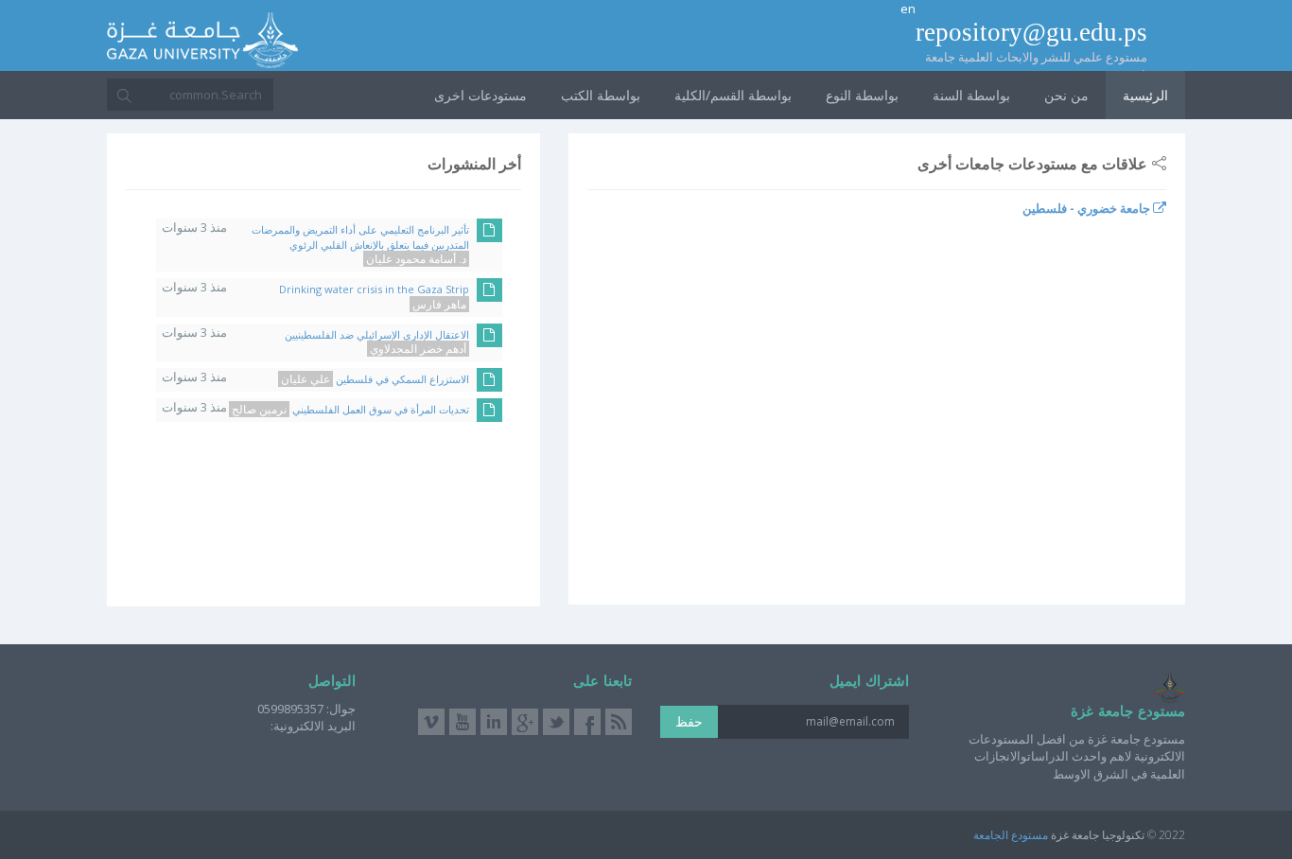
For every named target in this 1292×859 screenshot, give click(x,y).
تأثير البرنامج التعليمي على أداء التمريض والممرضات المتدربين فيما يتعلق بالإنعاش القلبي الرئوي (360, 244)
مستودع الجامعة (1010, 835)
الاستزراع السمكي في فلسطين (375, 379)
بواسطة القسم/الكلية (733, 95)
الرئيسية (1145, 95)
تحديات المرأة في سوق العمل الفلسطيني (350, 409)
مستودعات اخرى (480, 95)
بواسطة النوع (862, 95)
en (908, 8)
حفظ (689, 721)
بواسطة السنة (971, 95)
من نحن (1066, 95)
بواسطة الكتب (600, 95)
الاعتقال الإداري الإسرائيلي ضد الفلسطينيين (377, 342)
